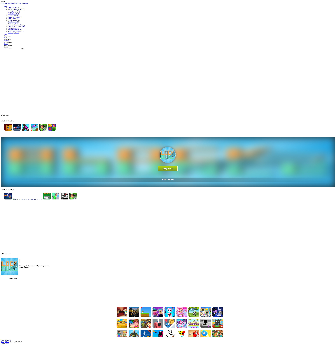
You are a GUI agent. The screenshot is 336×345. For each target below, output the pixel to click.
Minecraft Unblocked (15, 29)
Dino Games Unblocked (15, 31)
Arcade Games (14, 12)
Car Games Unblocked (16, 9)
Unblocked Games (14, 23)
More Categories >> (13, 33)
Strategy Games (13, 15)
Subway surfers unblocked (16, 25)
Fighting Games (14, 20)
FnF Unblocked (13, 28)
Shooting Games (14, 11)
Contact (3, 340)
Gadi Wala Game (14, 22)
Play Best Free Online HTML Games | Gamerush (14, 3)
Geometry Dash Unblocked (16, 26)
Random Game (5, 343)
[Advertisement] (32, 57)
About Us (8, 340)
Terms (2, 342)
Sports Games (13, 18)
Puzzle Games (13, 14)
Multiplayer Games (14, 17)
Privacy (7, 342)
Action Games (13, 7)
